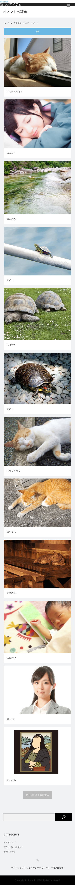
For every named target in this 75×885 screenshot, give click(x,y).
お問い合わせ (9, 852)
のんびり (11, 152)
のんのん (11, 219)
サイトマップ (9, 842)
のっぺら (11, 780)
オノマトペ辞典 (15, 12)
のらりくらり (14, 470)
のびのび (11, 657)
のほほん (11, 593)
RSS (37, 860)
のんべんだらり (15, 91)
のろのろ (11, 344)
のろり (10, 280)
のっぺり (11, 719)
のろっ (10, 409)
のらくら (11, 532)
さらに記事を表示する (37, 795)
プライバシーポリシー (13, 847)
